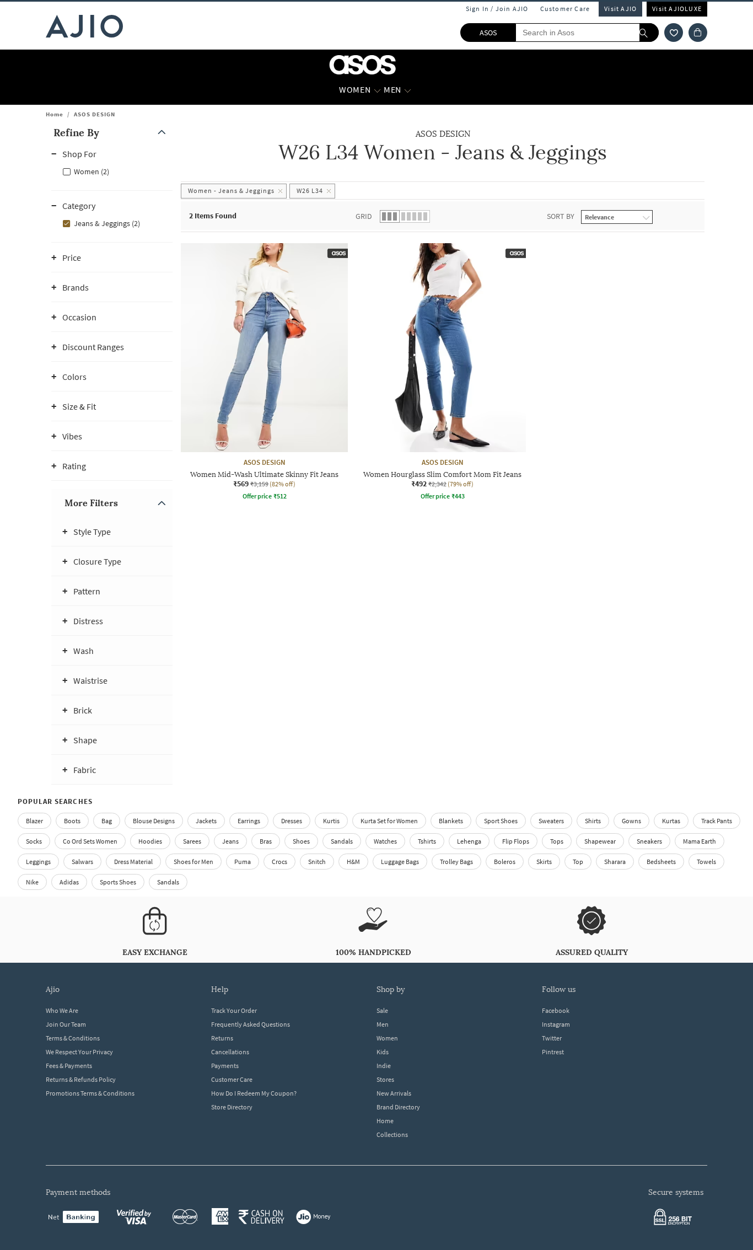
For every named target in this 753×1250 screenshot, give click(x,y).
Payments (225, 1065)
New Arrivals (393, 1093)
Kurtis (331, 821)
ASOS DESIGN (94, 114)
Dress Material (133, 861)
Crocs (279, 861)
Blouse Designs (154, 821)
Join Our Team (66, 1024)
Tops (556, 841)
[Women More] (377, 90)
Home (54, 114)
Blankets (451, 821)
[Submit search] (649, 32)
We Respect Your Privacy (79, 1052)
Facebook (555, 1010)
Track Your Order (234, 1010)
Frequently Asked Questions (250, 1024)
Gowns (631, 821)
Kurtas (671, 821)
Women (387, 1038)
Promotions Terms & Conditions (90, 1093)
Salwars (82, 861)
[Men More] (407, 90)
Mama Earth (699, 841)
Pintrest (553, 1052)
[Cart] (698, 32)
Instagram (556, 1024)
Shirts (593, 821)
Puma (242, 861)
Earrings (249, 821)
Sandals (342, 841)
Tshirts (427, 841)
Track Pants (716, 821)
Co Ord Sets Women (90, 841)
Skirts (544, 861)
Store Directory (231, 1107)
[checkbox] (112, 171)
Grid (364, 216)
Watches (385, 841)
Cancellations (230, 1052)
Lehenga (469, 841)
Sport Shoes (501, 821)
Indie (383, 1065)
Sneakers (649, 841)
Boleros (504, 861)
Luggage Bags (400, 861)
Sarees (192, 841)
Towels (706, 861)
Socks (34, 841)
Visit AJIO (620, 8)
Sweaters (551, 821)
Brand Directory (398, 1107)
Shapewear (600, 841)
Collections (392, 1134)
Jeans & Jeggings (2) (107, 223)
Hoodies (150, 841)
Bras (266, 841)
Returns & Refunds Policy (81, 1079)
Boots (72, 821)
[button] (673, 32)
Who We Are (62, 1010)
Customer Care (565, 8)
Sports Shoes (118, 882)
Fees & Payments (69, 1065)
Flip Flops (515, 841)
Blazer (34, 821)
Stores (385, 1079)
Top (578, 861)
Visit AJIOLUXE (677, 8)
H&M (353, 861)
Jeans (230, 841)
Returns (222, 1038)
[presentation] (456, 403)
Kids (382, 1052)
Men (382, 1024)
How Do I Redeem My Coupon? (254, 1093)
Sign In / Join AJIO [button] (497, 8)
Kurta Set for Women (389, 821)
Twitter (552, 1038)
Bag (106, 821)
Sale (382, 1010)
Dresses (291, 821)
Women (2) (91, 171)
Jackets (206, 821)
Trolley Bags (456, 861)
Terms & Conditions (73, 1038)
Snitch (317, 861)
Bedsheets (661, 861)
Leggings (38, 861)
